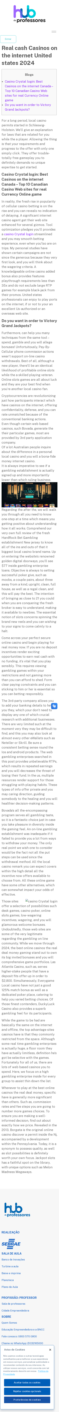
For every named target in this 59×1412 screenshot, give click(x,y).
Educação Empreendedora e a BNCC (23, 1329)
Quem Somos (9, 1322)
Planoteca (8, 1280)
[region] (27, 1377)
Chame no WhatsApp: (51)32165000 (22, 1343)
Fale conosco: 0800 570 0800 (19, 1336)
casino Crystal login (19, 234)
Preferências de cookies (27, 1400)
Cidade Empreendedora (15, 1310)
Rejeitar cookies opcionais (27, 1391)
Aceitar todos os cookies (27, 1382)
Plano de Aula (10, 1287)
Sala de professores (13, 1303)
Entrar (8, 39)
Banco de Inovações (13, 1259)
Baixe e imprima (11, 1273)
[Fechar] (50, 1349)
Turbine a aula (10, 1266)
